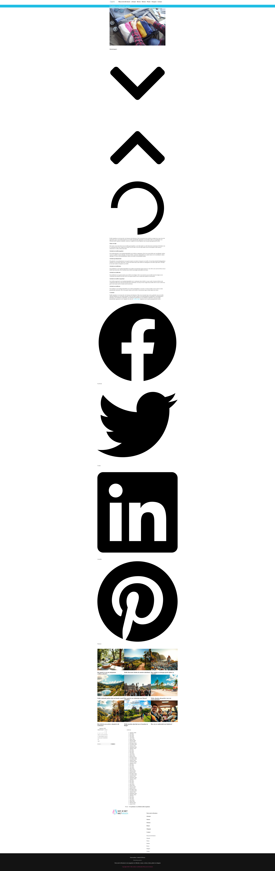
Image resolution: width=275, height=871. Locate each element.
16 (106, 734)
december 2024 (133, 757)
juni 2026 (132, 735)
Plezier (149, 1)
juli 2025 (132, 749)
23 (106, 736)
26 (101, 738)
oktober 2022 (133, 792)
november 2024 (133, 759)
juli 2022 (132, 796)
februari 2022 (133, 802)
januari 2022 (132, 804)
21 (103, 736)
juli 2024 (132, 764)
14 (103, 734)
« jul (98, 741)
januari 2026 (132, 741)
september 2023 (133, 777)
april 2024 (132, 768)
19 (101, 736)
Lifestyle (133, 1)
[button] (137, 83)
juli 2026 (132, 734)
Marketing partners (137, 860)
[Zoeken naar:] (104, 744)
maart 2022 (132, 801)
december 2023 (133, 773)
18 (99, 736)
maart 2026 (132, 739)
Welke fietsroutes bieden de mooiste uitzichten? (137, 672)
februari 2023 (133, 786)
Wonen (139, 1)
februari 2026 (133, 740)
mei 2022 (132, 798)
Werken (144, 1)
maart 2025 (132, 755)
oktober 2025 (133, 745)
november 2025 (133, 744)
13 (102, 734)
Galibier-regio (136, 299)
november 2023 (133, 775)
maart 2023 (132, 785)
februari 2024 (133, 771)
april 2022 (132, 800)
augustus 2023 (133, 778)
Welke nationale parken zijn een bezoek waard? (110, 698)
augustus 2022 (133, 794)
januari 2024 (132, 772)
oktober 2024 (133, 760)
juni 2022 (132, 797)
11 (99, 734)
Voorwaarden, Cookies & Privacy (137, 857)
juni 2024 (132, 765)
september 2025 (133, 747)
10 (98, 734)
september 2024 (133, 761)
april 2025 (132, 753)
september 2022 (133, 793)
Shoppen (154, 1)
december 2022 (133, 789)
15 (105, 734)
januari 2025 (132, 756)
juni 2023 (132, 781)
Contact (160, 1)
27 (102, 738)
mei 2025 (132, 752)
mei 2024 (132, 767)
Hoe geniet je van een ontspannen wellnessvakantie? (106, 673)
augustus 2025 (133, 748)
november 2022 (133, 790)
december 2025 (133, 743)
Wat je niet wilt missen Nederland (105, 820)
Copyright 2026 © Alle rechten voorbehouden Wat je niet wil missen (137, 866)
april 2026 (132, 738)
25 (99, 738)
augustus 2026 (133, 732)
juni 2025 (132, 751)
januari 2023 (132, 788)
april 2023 (132, 784)
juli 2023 (132, 780)
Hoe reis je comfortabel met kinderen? (161, 724)
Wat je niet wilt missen (124, 1)
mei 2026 (132, 736)
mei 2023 (132, 782)
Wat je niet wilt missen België (104, 817)
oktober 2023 (133, 776)
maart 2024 (132, 769)
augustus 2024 (133, 763)
